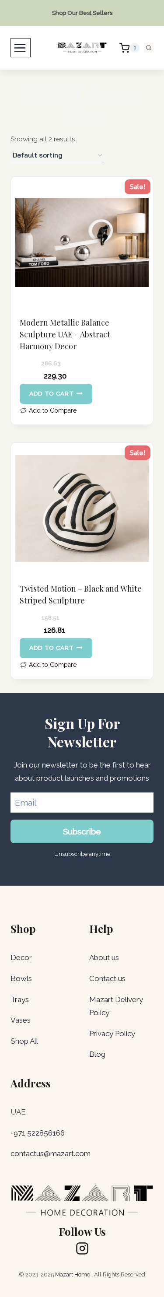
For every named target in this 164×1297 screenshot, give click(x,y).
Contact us (107, 978)
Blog (97, 1054)
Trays (19, 999)
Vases (20, 1020)
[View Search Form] (149, 48)
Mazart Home (72, 1274)
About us (104, 957)
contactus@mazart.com (50, 1153)
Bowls (21, 978)
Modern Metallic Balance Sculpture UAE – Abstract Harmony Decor (65, 334)
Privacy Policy (112, 1033)
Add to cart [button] (51, 393)
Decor (21, 957)
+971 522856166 (37, 1133)
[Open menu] (20, 47)
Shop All (24, 1041)
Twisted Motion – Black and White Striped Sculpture (81, 594)
